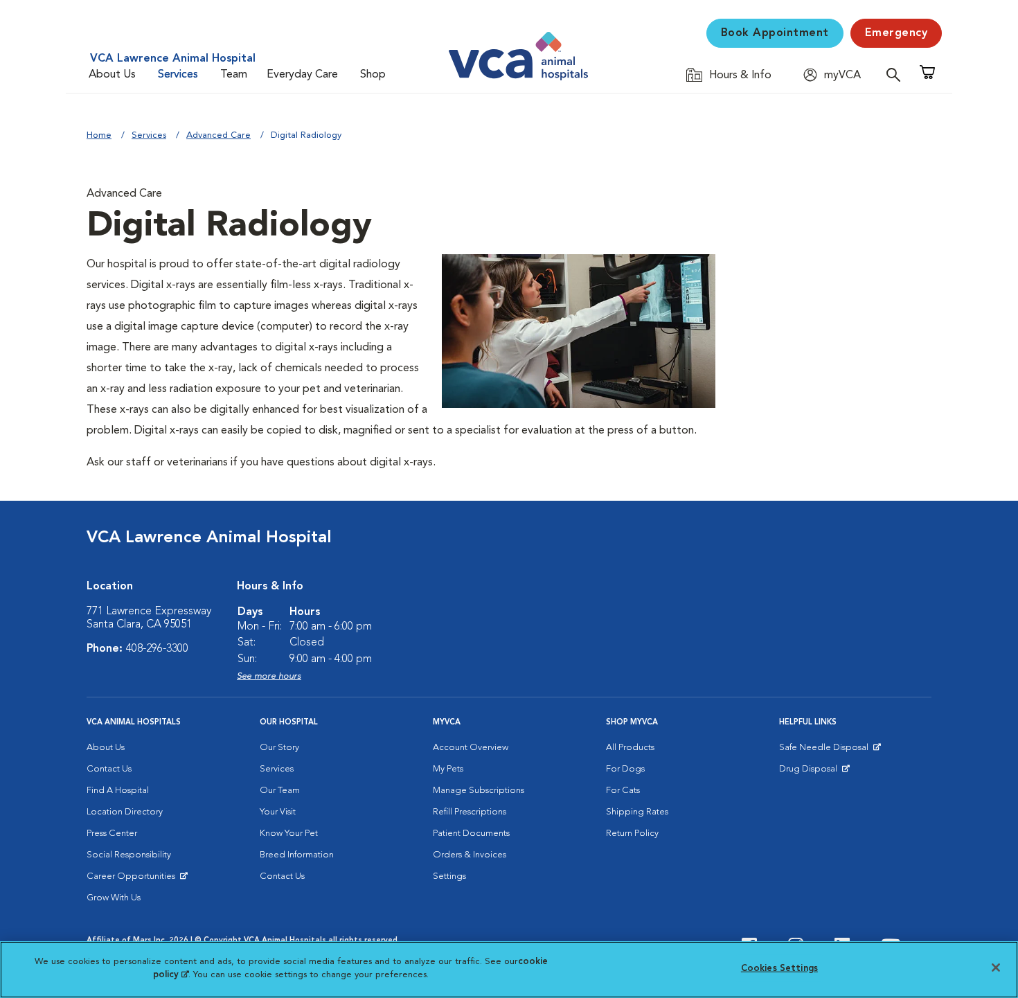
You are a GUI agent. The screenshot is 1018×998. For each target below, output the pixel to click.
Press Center (112, 833)
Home (99, 135)
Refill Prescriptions (469, 812)
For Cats (623, 790)
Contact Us (109, 769)
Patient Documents (471, 833)
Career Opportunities (133, 879)
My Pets (448, 769)
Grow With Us (114, 897)
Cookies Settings (779, 968)
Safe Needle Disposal (826, 750)
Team (233, 74)
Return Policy (632, 833)
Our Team (280, 790)
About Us (112, 74)
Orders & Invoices (469, 854)
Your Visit (278, 812)
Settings (449, 876)
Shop (373, 74)
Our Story (279, 747)
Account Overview (470, 747)
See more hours (269, 676)
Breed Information (297, 854)
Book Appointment (775, 33)
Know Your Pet (289, 833)
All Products (630, 747)
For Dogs (625, 769)
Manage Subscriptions (478, 790)
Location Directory (125, 812)
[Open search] (897, 74)
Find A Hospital (118, 790)
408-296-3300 (157, 648)
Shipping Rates (637, 812)
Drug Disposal (814, 772)
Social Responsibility (129, 854)
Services (178, 74)
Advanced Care (218, 135)
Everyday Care (302, 74)
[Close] (996, 967)
